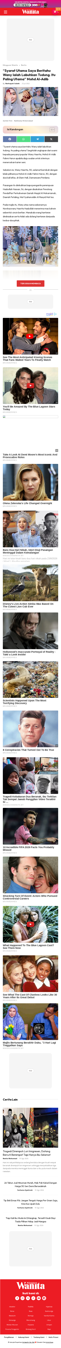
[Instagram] (23, 1298)
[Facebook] (17, 1298)
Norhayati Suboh (12, 83)
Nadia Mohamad (10, 1158)
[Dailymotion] (44, 1298)
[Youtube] (39, 1298)
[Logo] (30, 11)
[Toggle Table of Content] (51, 129)
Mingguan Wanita (10, 65)
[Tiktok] (33, 1298)
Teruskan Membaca (30, 283)
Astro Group (49, 1342)
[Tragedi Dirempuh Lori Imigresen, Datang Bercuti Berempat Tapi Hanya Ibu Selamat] (30, 1128)
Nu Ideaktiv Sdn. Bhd (28, 1342)
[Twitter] (28, 1298)
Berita (23, 65)
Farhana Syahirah (25, 1190)
